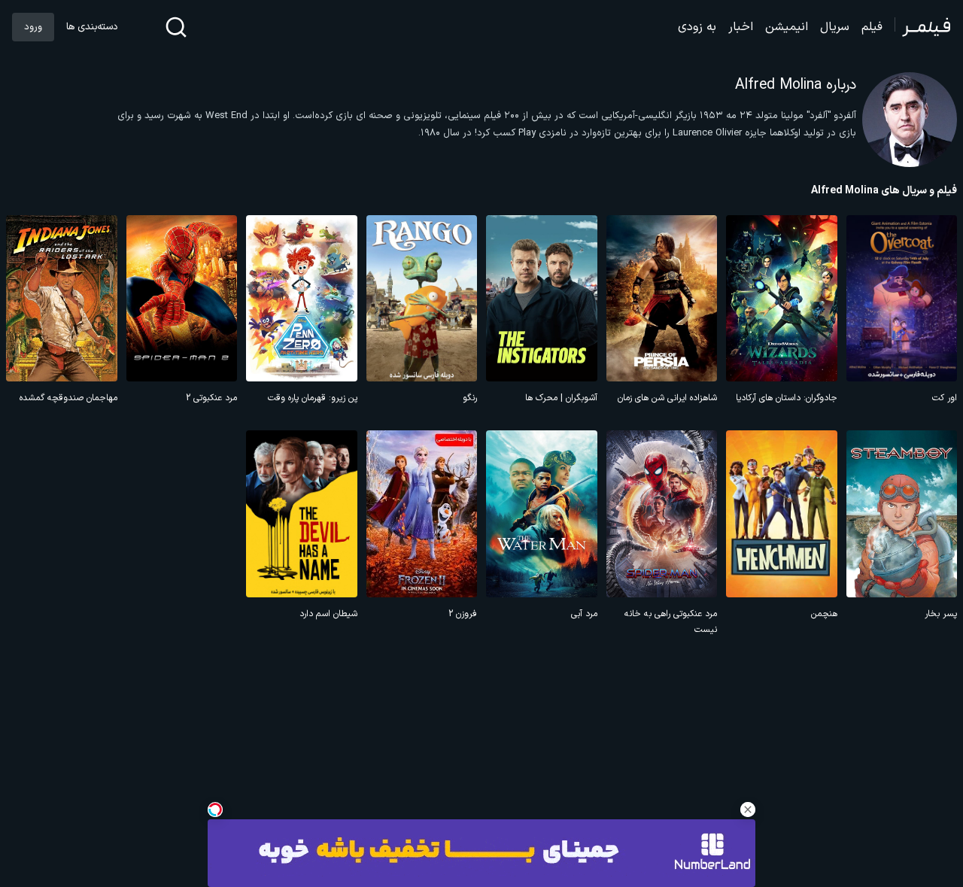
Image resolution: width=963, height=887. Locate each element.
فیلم (871, 27)
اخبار (740, 27)
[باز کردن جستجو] (176, 27)
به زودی (697, 27)
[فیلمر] (923, 27)
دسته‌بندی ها (91, 27)
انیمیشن (786, 27)
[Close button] (747, 809)
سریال (834, 27)
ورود (33, 27)
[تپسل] (215, 809)
